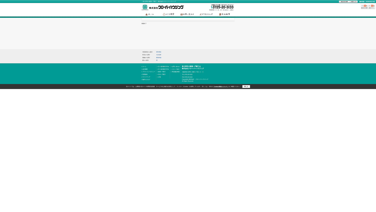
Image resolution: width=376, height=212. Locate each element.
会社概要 (145, 69)
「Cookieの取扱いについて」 (221, 86)
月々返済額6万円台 (163, 69)
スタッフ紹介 (176, 69)
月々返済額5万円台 (163, 66)
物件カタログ (146, 79)
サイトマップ (146, 77)
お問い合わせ (176, 66)
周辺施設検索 (176, 71)
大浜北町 (158, 54)
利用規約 (145, 74)
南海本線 (158, 57)
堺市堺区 (158, 52)
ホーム (144, 66)
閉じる (246, 86)
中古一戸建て (162, 74)
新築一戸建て (162, 71)
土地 (159, 77)
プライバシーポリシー (148, 71)
